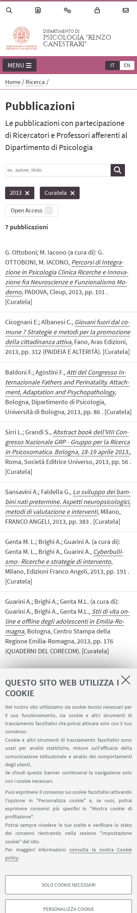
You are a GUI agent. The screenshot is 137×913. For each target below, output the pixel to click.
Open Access (26, 210)
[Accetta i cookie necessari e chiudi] (126, 680)
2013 (13, 194)
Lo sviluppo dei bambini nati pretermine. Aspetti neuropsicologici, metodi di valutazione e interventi (68, 501)
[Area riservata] (98, 10)
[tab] (112, 65)
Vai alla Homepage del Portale (21, 38)
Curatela (53, 194)
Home (12, 82)
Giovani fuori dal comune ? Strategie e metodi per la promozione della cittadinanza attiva (67, 332)
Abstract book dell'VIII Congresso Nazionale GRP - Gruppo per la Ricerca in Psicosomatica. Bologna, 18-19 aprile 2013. (67, 442)
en (127, 65)
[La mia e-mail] (126, 10)
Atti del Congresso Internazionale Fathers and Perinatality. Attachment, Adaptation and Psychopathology (67, 382)
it (112, 65)
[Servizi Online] (69, 10)
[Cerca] (10, 10)
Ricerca (35, 82)
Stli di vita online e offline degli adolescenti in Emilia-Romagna (67, 621)
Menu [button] (16, 65)
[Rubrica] (39, 10)
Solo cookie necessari (69, 884)
